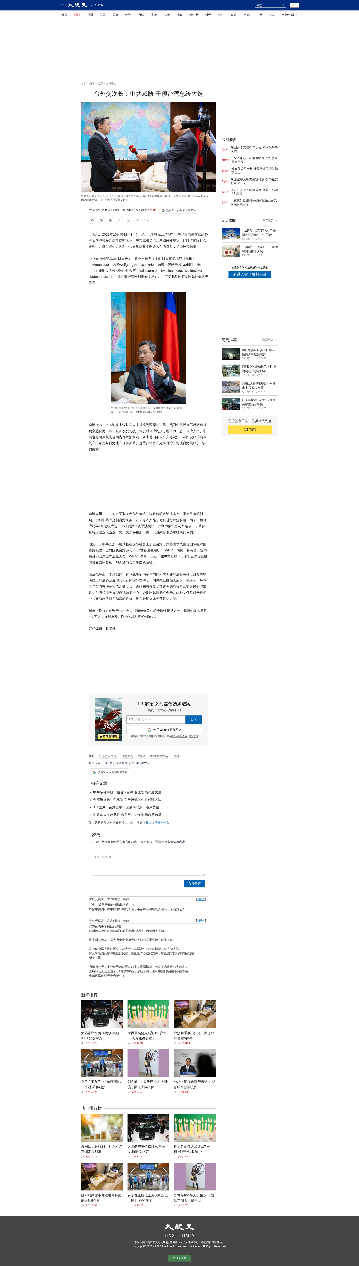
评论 (128, 14)
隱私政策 (193, 736)
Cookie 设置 (179, 1258)
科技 (221, 14)
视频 (179, 14)
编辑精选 (122, 763)
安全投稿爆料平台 (157, 822)
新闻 (92, 83)
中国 (90, 14)
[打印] (128, 221)
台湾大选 (127, 756)
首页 (64, 14)
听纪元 (193, 14)
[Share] (83, 1043)
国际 (116, 14)
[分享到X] (110, 221)
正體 (93, 5)
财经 (208, 14)
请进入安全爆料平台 (250, 274)
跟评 (201, 899)
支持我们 (250, 429)
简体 (100, 4)
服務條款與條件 (179, 736)
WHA (141, 756)
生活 (259, 14)
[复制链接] (119, 220)
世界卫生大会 (159, 756)
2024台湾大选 (140, 763)
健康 (167, 14)
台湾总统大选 (107, 756)
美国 (103, 14)
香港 (154, 14)
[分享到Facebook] (92, 221)
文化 (247, 14)
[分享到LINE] (101, 221)
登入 (294, 5)
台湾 (141, 14)
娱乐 (234, 14)
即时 (77, 14)
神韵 (272, 14)
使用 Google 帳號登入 (167, 730)
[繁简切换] (146, 221)
